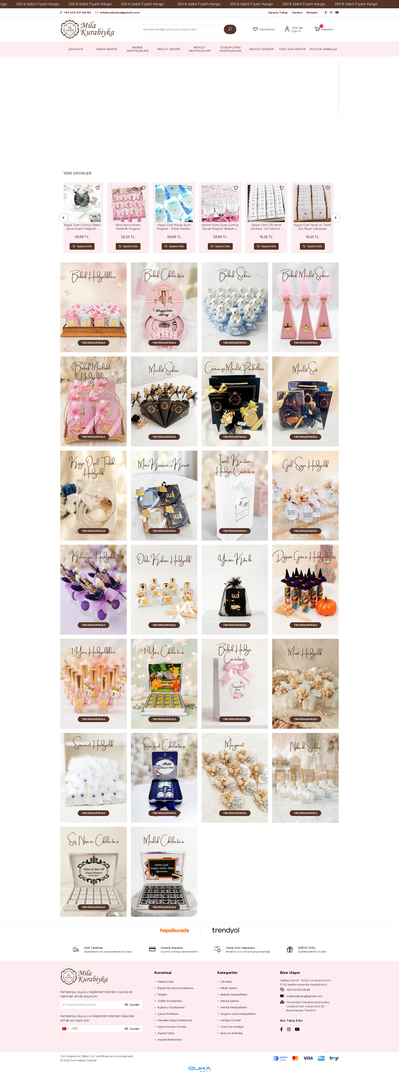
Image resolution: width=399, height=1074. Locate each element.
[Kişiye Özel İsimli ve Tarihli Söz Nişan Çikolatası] (268, 203)
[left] (63, 217)
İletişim (312, 12)
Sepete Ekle (86, 246)
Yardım (297, 12)
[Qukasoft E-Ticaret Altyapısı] (199, 1069)
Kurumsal (162, 973)
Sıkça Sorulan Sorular (172, 1026)
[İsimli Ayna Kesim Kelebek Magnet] (84, 203)
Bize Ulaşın (290, 973)
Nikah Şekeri (229, 988)
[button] (324, 29)
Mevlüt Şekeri (229, 1001)
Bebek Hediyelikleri (233, 994)
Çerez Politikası (168, 1013)
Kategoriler (227, 973)
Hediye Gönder (230, 1020)
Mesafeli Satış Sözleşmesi (175, 1020)
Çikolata (226, 981)
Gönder (134, 1004)
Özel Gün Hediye (231, 1026)
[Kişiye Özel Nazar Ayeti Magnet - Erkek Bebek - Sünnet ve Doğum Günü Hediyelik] (130, 203)
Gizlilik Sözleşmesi (170, 1001)
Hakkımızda (166, 981)
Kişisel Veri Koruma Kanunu (176, 988)
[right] (335, 217)
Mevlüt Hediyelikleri (233, 1007)
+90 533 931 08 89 (298, 989)
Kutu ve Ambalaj (231, 1033)
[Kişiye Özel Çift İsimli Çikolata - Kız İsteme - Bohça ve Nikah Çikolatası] (222, 203)
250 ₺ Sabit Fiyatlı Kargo (37, 4)
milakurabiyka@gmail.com (304, 996)
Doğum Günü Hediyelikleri (238, 1013)
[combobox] (65, 1028)
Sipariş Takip (278, 12)
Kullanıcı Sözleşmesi (171, 1007)
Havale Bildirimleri (170, 1039)
